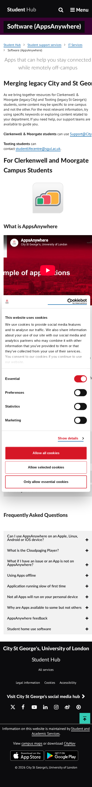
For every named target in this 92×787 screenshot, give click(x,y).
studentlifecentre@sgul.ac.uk (38, 148)
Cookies (49, 683)
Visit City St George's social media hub (43, 697)
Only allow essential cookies (46, 482)
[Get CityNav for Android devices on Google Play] (61, 759)
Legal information (28, 683)
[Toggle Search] (61, 10)
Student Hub (46, 659)
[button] (79, 9)
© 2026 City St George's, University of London (46, 767)
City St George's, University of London (46, 648)
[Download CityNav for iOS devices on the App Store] (27, 759)
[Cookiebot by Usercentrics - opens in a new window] (67, 301)
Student (21, 9)
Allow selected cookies (46, 467)
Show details (68, 438)
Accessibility (68, 683)
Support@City (81, 134)
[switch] (80, 392)
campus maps (31, 743)
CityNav (69, 743)
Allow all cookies (46, 453)
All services (46, 670)
